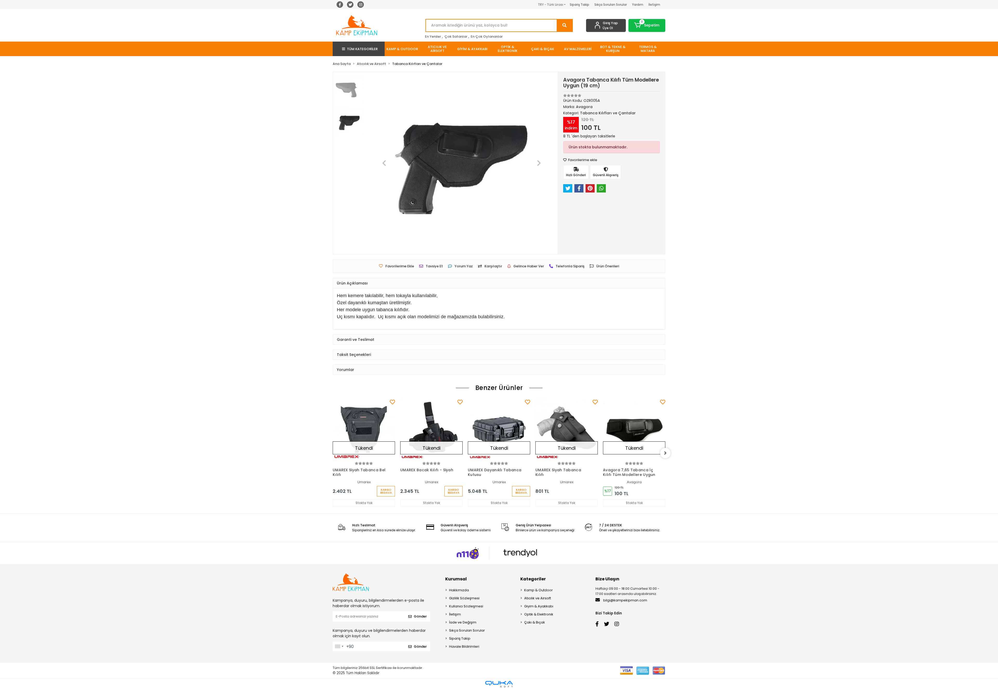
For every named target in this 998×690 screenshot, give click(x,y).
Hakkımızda (459, 590)
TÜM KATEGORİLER (362, 49)
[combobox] (339, 646)
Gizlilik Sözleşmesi (464, 598)
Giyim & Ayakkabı (538, 606)
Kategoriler (533, 579)
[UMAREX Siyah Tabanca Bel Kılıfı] (364, 429)
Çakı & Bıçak (534, 622)
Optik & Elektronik (538, 614)
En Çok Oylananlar (487, 36)
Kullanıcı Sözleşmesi (466, 606)
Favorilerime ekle (582, 159)
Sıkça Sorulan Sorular (610, 4)
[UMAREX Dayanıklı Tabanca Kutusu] (499, 429)
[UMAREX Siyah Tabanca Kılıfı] (566, 429)
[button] (647, 25)
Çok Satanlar (455, 36)
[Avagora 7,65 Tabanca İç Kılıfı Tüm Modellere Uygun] (634, 429)
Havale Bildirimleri (464, 646)
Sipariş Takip (579, 4)
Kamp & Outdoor (538, 590)
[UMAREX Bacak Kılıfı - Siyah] (431, 429)
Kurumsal (456, 579)
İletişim (654, 4)
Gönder (420, 616)
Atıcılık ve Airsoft (537, 598)
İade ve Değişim (462, 622)
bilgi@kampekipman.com (624, 600)
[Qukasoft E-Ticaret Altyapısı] (499, 684)
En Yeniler (433, 36)
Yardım (637, 4)
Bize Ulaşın (607, 579)
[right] (665, 453)
